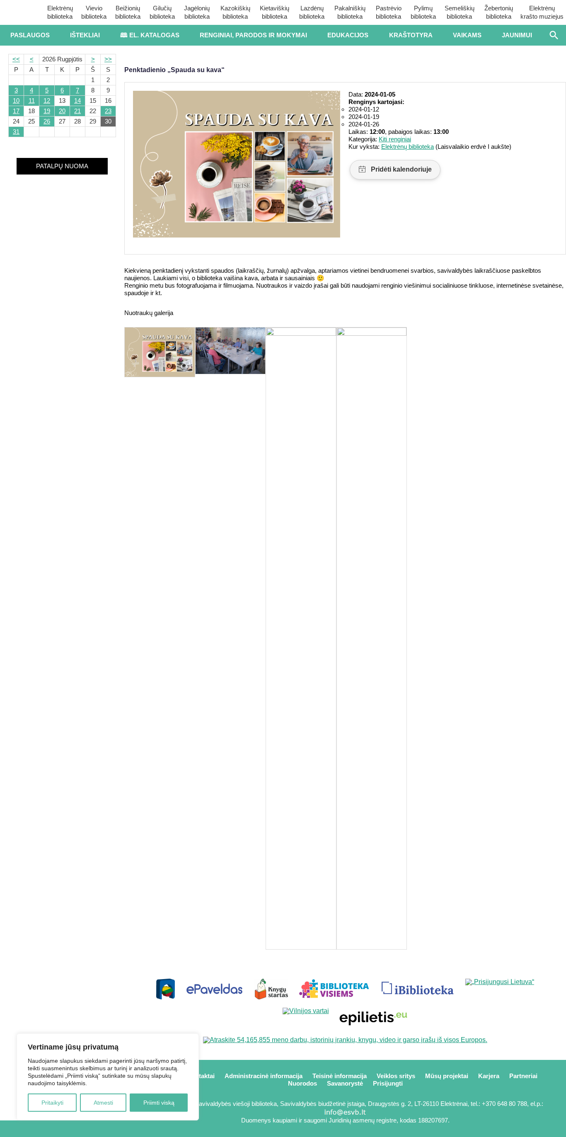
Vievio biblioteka (93, 12)
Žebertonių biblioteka (498, 12)
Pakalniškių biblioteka (349, 12)
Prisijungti (388, 1083)
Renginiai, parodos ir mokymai (253, 35)
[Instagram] (90, 1128)
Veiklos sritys (396, 1075)
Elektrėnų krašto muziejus (542, 12)
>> (108, 59)
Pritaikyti (52, 1102)
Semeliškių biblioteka (459, 12)
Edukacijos (347, 35)
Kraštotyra (411, 35)
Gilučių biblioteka (162, 12)
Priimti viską (158, 1102)
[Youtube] (62, 1128)
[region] (108, 1076)
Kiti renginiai (395, 139)
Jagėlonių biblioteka (197, 12)
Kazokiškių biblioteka (235, 12)
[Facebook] (34, 1128)
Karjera (488, 1075)
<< (16, 59)
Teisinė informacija (339, 1075)
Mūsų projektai (446, 1075)
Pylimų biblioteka (423, 12)
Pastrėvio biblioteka (389, 12)
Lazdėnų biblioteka (311, 12)
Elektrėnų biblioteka (60, 12)
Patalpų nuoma (62, 166)
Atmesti (103, 1102)
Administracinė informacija (263, 1075)
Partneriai (523, 1075)
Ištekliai (85, 35)
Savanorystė (345, 1083)
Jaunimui (517, 35)
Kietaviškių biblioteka (274, 12)
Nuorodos (302, 1083)
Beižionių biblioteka (127, 12)
